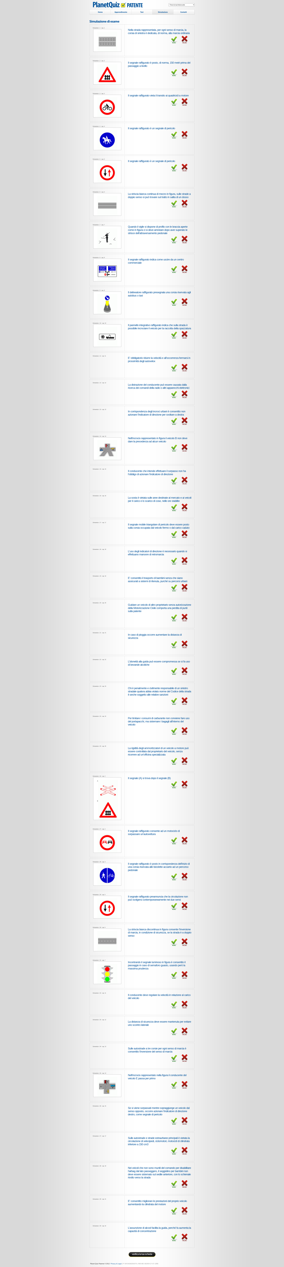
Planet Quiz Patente (117, 5)
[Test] (141, 12)
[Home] (100, 12)
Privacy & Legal (116, 1264)
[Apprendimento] (120, 12)
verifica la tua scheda (142, 1254)
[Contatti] (184, 12)
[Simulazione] (162, 12)
